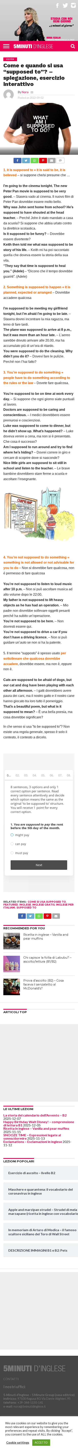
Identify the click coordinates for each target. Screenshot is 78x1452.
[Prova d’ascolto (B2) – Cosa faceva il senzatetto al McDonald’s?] (11, 987)
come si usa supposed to (47, 901)
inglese (25, 904)
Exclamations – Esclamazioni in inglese (32, 1142)
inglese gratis (43, 904)
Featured (10, 904)
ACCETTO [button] (41, 1442)
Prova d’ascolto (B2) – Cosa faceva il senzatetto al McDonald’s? (43, 984)
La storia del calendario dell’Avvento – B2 (35, 1115)
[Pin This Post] (43, 159)
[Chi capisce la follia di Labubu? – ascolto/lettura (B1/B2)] (11, 964)
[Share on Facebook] (17, 159)
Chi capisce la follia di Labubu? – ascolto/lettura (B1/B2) (47, 959)
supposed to (26, 907)
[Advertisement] (39, 1063)
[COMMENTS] (60, 159)
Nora (25, 92)
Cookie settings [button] (17, 1442)
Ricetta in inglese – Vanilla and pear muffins (36, 1128)
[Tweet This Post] (26, 159)
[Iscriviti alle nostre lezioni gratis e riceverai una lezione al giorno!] (61, 22)
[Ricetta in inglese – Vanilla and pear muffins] (11, 941)
